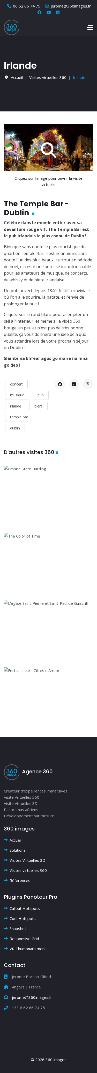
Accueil (15, 840)
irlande (15, 406)
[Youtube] (49, 12)
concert (16, 384)
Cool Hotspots (23, 918)
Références (20, 880)
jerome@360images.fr (71, 6)
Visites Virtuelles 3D (27, 860)
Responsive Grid (24, 938)
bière (38, 406)
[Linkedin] (57, 12)
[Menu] (90, 27)
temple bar (19, 416)
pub (41, 394)
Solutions (18, 850)
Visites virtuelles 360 (28, 870)
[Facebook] (39, 12)
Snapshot (18, 928)
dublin (15, 428)
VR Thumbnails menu (28, 948)
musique (17, 394)
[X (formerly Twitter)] (88, 384)
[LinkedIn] (74, 384)
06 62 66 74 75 (26, 6)
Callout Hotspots (25, 908)
